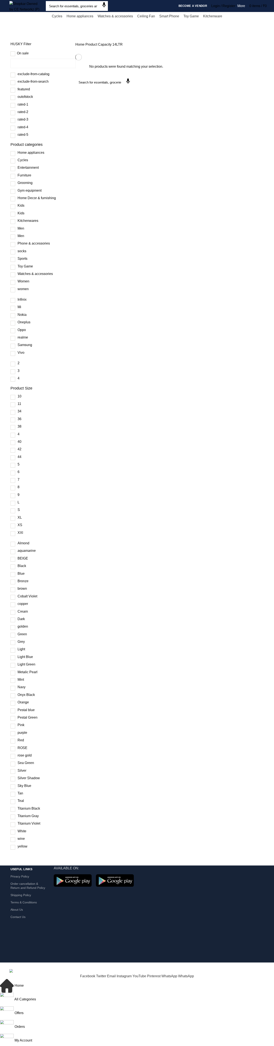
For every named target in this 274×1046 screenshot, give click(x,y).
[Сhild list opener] (47, 153)
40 (19, 441)
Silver (22, 770)
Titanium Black (29, 808)
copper (23, 604)
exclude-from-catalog (33, 74)
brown (22, 588)
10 (19, 396)
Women (23, 281)
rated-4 (23, 127)
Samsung (25, 345)
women (23, 289)
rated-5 (23, 134)
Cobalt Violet (27, 596)
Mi (19, 307)
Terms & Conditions (23, 902)
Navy (21, 687)
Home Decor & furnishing (37, 198)
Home (80, 44)
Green (22, 634)
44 (19, 457)
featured (24, 89)
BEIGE (23, 558)
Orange (23, 702)
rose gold (25, 755)
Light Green (26, 664)
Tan (20, 793)
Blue (21, 573)
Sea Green (26, 763)
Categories (39, 35)
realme (23, 337)
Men (21, 228)
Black (22, 566)
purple (22, 732)
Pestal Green (27, 717)
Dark (21, 619)
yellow (22, 846)
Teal (21, 801)
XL (20, 517)
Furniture (24, 175)
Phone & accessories (34, 243)
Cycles (23, 160)
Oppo (22, 330)
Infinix (22, 299)
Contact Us (17, 917)
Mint (21, 679)
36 (19, 419)
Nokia (22, 314)
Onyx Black (26, 695)
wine (21, 838)
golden (23, 626)
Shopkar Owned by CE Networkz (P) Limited (55, 965)
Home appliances (31, 152)
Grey (21, 641)
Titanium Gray (28, 816)
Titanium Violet (29, 823)
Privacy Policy (19, 876)
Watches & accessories (35, 274)
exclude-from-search (33, 81)
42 (19, 449)
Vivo (21, 352)
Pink (21, 725)
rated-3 (23, 119)
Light (21, 649)
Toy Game (25, 266)
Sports (22, 258)
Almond (23, 543)
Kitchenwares (28, 220)
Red (21, 740)
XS (20, 525)
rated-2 (23, 112)
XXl (20, 532)
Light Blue (25, 657)
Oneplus (24, 322)
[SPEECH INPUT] (104, 6)
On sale (23, 53)
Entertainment (28, 167)
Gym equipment (30, 190)
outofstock (25, 96)
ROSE (22, 748)
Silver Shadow (29, 778)
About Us (16, 909)
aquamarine (27, 550)
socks (22, 251)
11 (19, 404)
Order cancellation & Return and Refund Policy (27, 885)
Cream (23, 611)
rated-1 (23, 104)
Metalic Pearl (27, 672)
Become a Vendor (193, 5)
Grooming (25, 183)
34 (19, 411)
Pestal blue (26, 710)
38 (19, 426)
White (22, 831)
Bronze (23, 581)
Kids (21, 205)
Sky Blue (24, 786)
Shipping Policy (20, 895)
